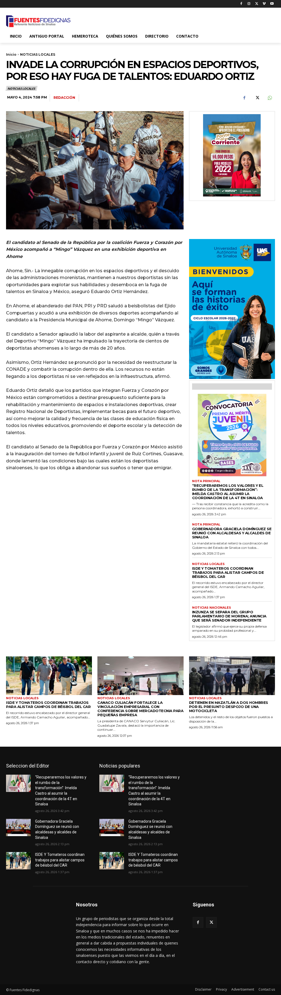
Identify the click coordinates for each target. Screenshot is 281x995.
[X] (257, 4)
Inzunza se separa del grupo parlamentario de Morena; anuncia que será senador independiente (229, 616)
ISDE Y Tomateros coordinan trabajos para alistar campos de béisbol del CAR (228, 572)
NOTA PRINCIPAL (206, 481)
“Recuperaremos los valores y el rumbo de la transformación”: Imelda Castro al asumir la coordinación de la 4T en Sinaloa (227, 491)
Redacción (64, 97)
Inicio (11, 54)
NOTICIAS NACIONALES (211, 607)
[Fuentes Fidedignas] (38, 21)
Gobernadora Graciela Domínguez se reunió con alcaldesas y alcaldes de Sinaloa (232, 533)
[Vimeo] (264, 4)
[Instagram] (249, 4)
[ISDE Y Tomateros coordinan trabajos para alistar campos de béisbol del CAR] (49, 675)
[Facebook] (241, 4)
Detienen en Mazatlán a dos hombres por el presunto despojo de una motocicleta (228, 706)
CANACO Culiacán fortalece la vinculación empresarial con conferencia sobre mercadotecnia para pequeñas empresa (140, 708)
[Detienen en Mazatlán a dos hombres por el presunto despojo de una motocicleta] (232, 675)
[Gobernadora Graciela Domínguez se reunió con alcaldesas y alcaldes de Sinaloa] (18, 827)
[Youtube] (272, 4)
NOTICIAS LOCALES (37, 54)
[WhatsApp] (269, 97)
